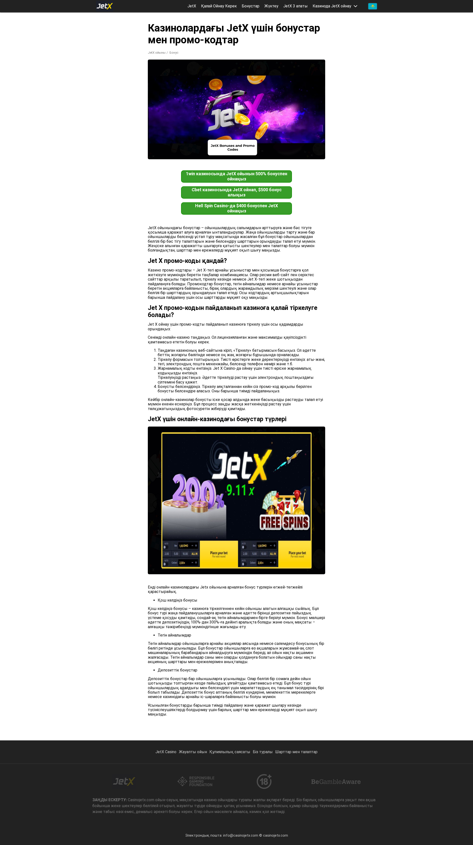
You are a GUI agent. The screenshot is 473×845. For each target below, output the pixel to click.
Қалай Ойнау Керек (219, 6)
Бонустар (250, 6)
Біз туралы (263, 751)
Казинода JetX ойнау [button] (332, 6)
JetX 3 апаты (295, 6)
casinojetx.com (275, 835)
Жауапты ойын (193, 751)
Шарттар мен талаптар (296, 751)
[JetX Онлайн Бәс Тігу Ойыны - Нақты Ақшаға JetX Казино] (104, 6)
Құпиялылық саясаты (229, 751)
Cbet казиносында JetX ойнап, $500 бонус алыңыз (237, 192)
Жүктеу (271, 6)
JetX (191, 6)
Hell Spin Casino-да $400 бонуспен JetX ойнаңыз (236, 208)
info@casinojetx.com (240, 835)
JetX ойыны (157, 52)
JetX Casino (165, 751)
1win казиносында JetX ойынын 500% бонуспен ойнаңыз (236, 176)
